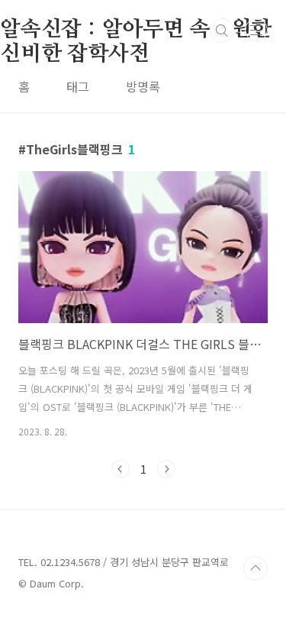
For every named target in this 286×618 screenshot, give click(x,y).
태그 (77, 86)
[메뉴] (256, 29)
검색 (221, 30)
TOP (255, 568)
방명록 (143, 86)
